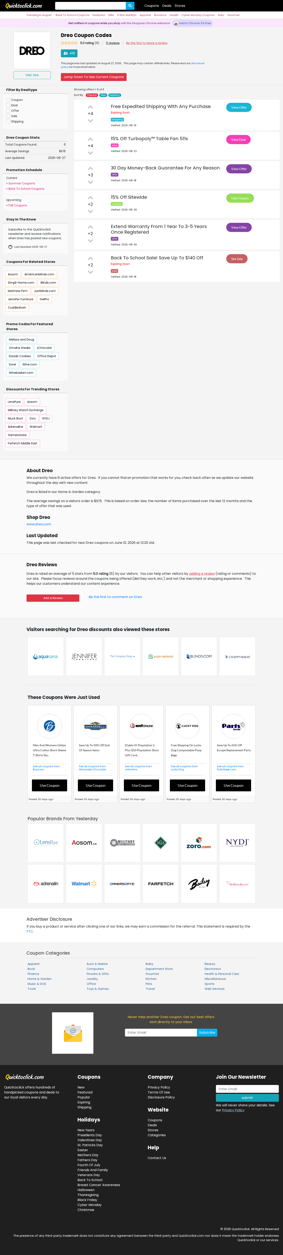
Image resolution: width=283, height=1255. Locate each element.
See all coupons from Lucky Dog (184, 768)
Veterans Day (88, 1175)
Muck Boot (15, 418)
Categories (157, 1135)
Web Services (215, 989)
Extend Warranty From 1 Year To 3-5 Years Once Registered (159, 229)
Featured (99, 15)
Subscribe (207, 1032)
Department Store (159, 969)
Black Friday (87, 1199)
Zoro (32, 418)
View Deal (238, 139)
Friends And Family (92, 1170)
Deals (166, 5)
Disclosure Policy (161, 1097)
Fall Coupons (17, 205)
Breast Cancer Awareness (98, 1185)
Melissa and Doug (21, 339)
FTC (30, 931)
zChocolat (44, 348)
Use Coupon (240, 198)
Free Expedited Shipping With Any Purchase (161, 106)
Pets (149, 984)
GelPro (44, 299)
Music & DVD (37, 984)
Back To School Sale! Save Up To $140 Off (157, 258)
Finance (33, 974)
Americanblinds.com (39, 274)
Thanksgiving (88, 1194)
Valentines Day (89, 1140)
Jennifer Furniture (20, 299)
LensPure (14, 402)
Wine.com (29, 364)
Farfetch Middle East (22, 443)
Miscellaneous (215, 979)
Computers (95, 969)
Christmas (85, 1209)
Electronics (213, 969)
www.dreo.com (39, 524)
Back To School (89, 1180)
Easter (82, 1150)
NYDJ (46, 418)
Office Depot (46, 356)
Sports (209, 984)
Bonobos (160, 15)
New (103, 95)
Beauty (210, 964)
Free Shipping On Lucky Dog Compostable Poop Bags (186, 750)
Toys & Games (98, 989)
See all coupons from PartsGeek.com (230, 768)
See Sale (237, 259)
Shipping (84, 1107)
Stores (180, 5)
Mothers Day (87, 1155)
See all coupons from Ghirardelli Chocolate (92, 768)
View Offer (239, 107)
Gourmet (233, 15)
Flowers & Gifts (98, 974)
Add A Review (53, 598)
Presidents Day (89, 1135)
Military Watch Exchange (26, 410)
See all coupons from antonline (138, 768)
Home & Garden (40, 979)
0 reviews (113, 43)
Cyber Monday (89, 1204)
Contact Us (157, 1158)
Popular (92, 95)
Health (174, 15)
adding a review (202, 573)
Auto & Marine (97, 964)
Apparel (145, 15)
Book (31, 969)
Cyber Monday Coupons (198, 15)
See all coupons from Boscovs (46, 768)
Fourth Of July (88, 1165)
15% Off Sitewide (129, 197)
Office (91, 984)
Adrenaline (15, 427)
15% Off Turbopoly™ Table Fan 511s (149, 138)
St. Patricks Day (90, 1145)
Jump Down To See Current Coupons (94, 77)
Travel (150, 989)
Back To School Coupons (72, 15)
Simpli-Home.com (21, 283)
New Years (85, 1130)
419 (72, 53)
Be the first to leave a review (146, 43)
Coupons (151, 5)
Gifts (111, 15)
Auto (221, 15)
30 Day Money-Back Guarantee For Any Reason (165, 168)
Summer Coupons (21, 183)
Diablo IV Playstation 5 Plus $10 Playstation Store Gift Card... (142, 750)
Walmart (36, 427)
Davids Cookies (20, 356)
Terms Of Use (159, 1092)
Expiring (115, 95)
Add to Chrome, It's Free (194, 23)
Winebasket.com (21, 373)
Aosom (13, 274)
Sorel (12, 364)
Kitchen (151, 979)
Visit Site (32, 75)
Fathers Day (87, 1160)
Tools (32, 989)
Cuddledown (17, 307)
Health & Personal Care (222, 974)
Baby (149, 964)
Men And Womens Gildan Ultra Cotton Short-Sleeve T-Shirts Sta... (49, 750)
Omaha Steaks (19, 348)
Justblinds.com (45, 291)
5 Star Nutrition (127, 15)
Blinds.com (48, 283)
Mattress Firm (18, 291)
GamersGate (17, 435)
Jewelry (92, 979)
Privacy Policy (233, 1110)
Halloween (85, 1190)
